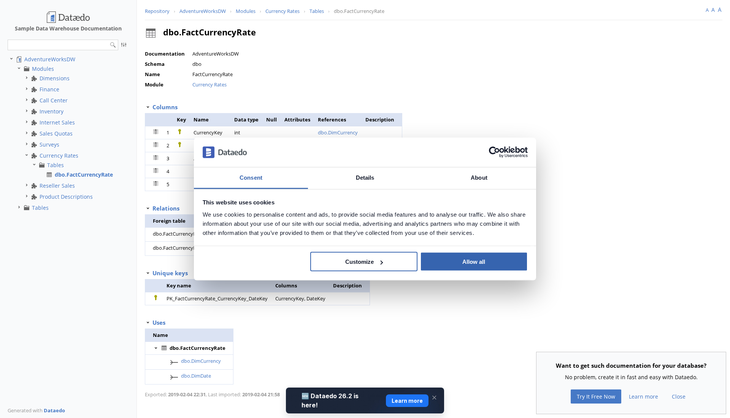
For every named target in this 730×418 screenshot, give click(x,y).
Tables (55, 165)
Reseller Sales (57, 185)
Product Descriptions (66, 196)
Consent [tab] (251, 177)
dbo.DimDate (196, 375)
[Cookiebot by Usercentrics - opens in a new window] (494, 152)
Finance (49, 89)
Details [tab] (365, 177)
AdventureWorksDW (49, 59)
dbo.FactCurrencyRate (84, 174)
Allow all (473, 261)
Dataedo (54, 410)
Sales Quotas (56, 133)
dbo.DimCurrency (338, 132)
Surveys (49, 144)
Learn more (643, 396)
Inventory (51, 111)
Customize (359, 261)
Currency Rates (59, 155)
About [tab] (479, 177)
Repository (157, 11)
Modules (43, 68)
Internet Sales (57, 122)
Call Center (54, 100)
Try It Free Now (596, 396)
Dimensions (55, 78)
